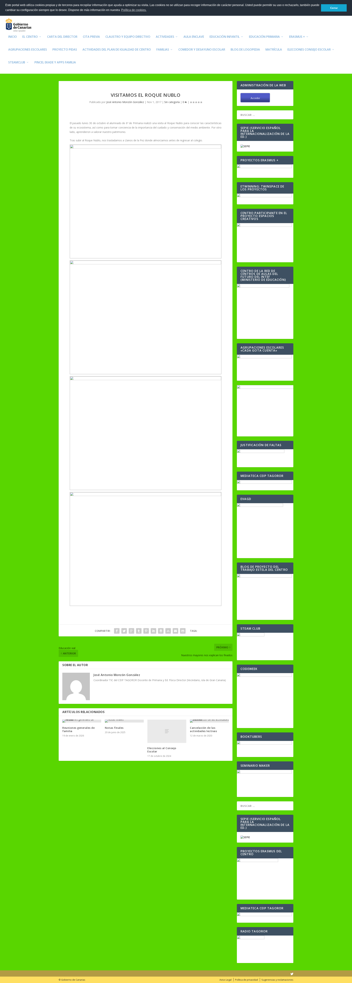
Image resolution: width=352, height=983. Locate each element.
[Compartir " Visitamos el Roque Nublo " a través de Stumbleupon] (168, 631)
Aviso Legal (225, 979)
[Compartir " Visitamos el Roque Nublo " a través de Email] (175, 631)
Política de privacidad (246, 979)
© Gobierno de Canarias (72, 979)
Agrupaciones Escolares (27, 50)
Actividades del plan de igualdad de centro (116, 50)
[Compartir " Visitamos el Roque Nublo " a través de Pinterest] (146, 631)
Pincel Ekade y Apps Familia (55, 62)
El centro (30, 37)
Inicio (12, 37)
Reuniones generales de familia (78, 729)
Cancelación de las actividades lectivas (203, 729)
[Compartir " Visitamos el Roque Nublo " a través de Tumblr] (138, 631)
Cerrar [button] (334, 7)
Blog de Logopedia (245, 50)
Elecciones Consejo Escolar (309, 50)
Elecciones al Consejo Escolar (161, 749)
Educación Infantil (225, 37)
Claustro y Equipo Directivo (127, 37)
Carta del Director (62, 37)
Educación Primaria (264, 37)
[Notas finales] (124, 721)
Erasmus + (297, 37)
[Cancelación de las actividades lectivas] (209, 721)
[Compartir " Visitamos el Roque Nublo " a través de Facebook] (116, 631)
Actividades (165, 37)
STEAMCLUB (16, 62)
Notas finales (114, 728)
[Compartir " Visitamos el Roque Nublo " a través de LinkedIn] (153, 631)
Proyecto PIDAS (64, 50)
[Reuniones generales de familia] (81, 721)
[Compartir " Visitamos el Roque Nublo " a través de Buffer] (160, 631)
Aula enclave (194, 37)
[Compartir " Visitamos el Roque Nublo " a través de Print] (182, 631)
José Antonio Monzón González (125, 102)
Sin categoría (172, 102)
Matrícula (273, 50)
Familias (162, 50)
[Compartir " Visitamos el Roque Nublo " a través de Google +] (131, 631)
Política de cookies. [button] (133, 10)
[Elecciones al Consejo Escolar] (166, 731)
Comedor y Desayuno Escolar (201, 50)
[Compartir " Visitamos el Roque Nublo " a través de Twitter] (124, 631)
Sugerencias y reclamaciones (277, 979)
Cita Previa (91, 37)
